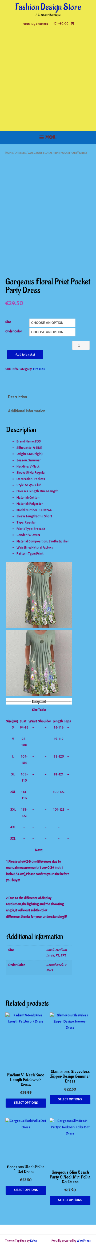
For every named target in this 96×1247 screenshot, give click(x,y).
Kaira (33, 1240)
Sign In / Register (35, 24)
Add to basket (25, 354)
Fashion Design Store (48, 7)
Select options (26, 1103)
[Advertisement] (48, 80)
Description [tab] (17, 397)
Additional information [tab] (26, 411)
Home (9, 153)
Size (8, 322)
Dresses (20, 153)
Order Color (13, 331)
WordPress (84, 1240)
